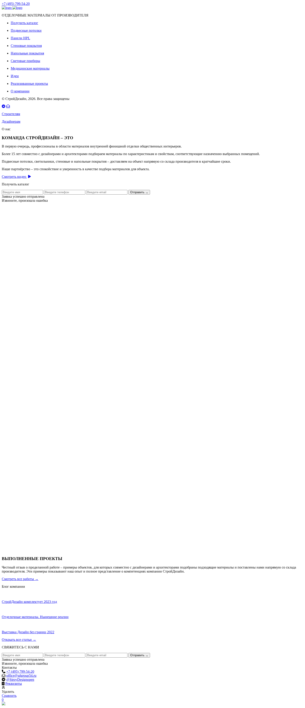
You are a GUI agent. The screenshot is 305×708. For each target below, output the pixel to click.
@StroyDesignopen (20, 679)
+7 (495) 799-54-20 (16, 4)
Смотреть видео (14, 177)
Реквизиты (13, 683)
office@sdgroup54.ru (21, 675)
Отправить (139, 192)
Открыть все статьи (19, 640)
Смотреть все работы (20, 579)
